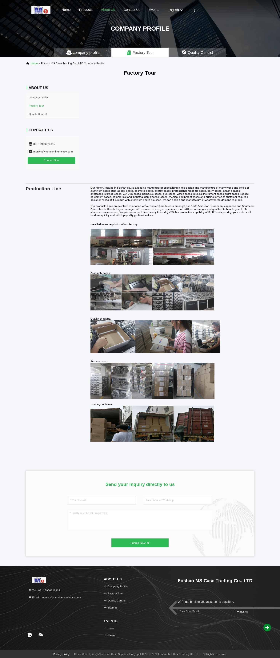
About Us (108, 10)
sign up (243, 611)
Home (66, 10)
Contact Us (131, 10)
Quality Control (38, 114)
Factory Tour (36, 105)
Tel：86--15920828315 (45, 590)
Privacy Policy (61, 654)
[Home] (40, 9)
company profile (38, 97)
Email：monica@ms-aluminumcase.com (56, 597)
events (154, 10)
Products (86, 10)
